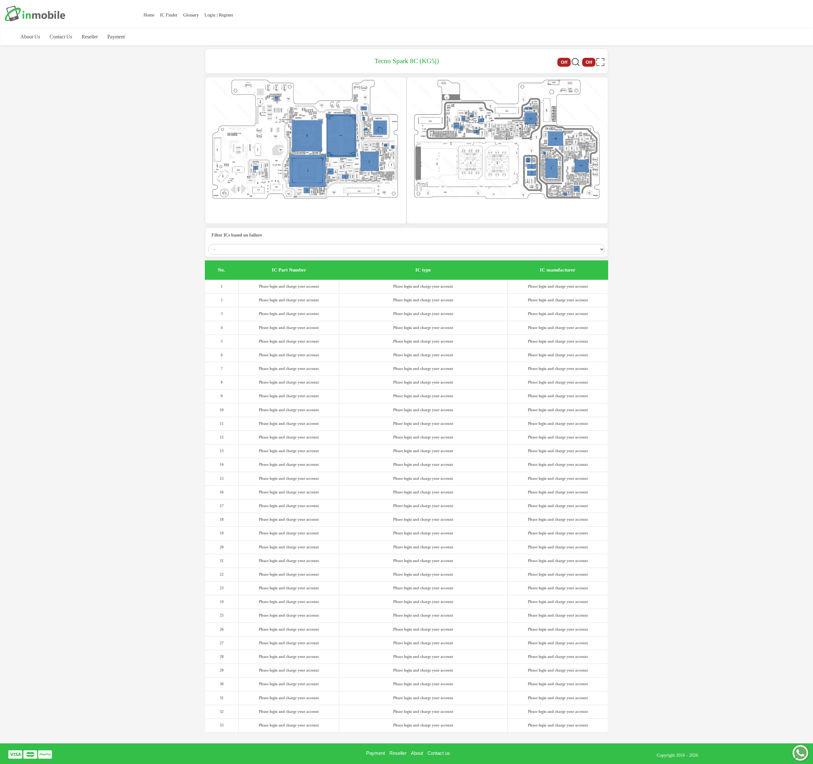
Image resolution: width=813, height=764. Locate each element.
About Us (30, 36)
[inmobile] (35, 13)
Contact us (438, 753)
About (417, 753)
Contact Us (61, 36)
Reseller (90, 36)
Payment (116, 36)
